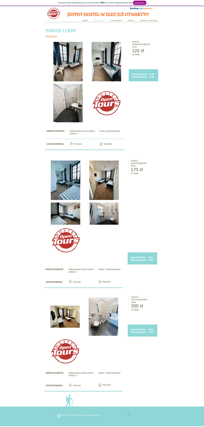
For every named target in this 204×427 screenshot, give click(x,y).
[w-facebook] (128, 415)
